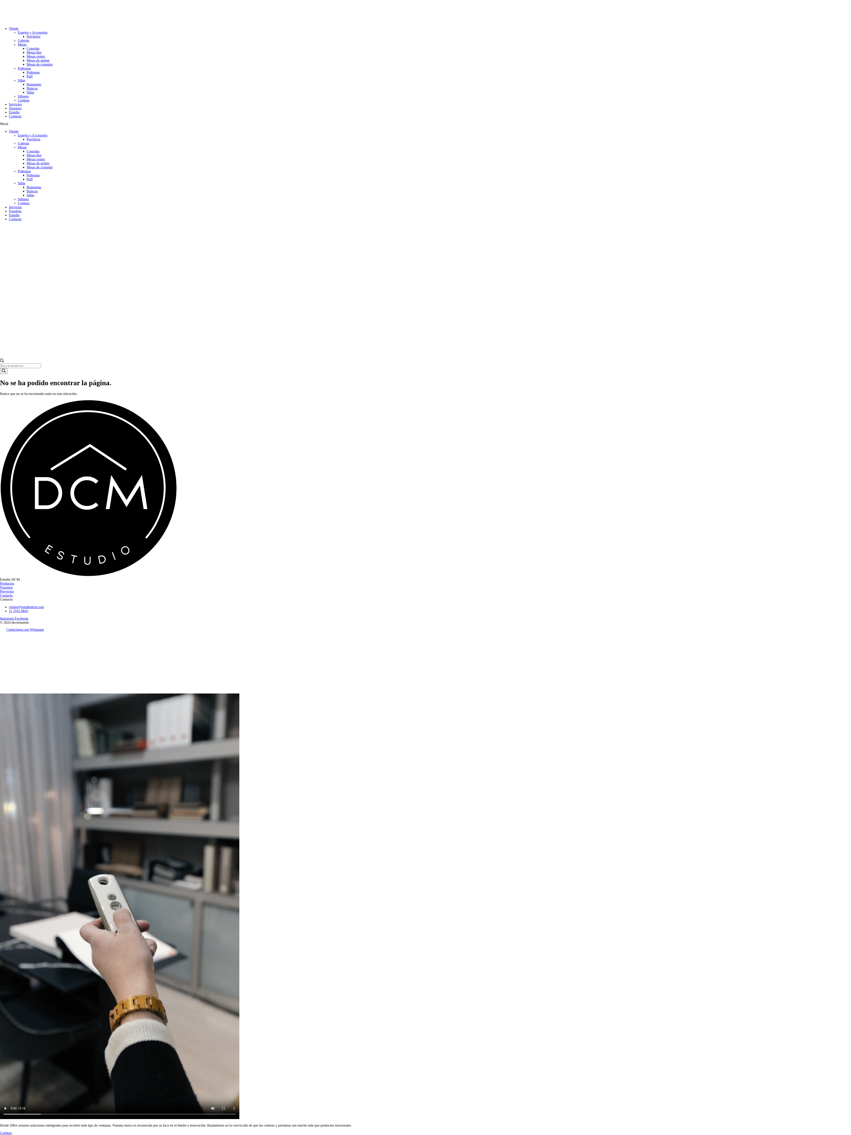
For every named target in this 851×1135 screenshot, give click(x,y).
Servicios (15, 104)
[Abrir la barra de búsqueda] (2, 361)
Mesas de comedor (40, 64)
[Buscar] (4, 371)
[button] (425, 124)
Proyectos (7, 591)
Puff (30, 76)
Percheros (33, 36)
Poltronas (24, 68)
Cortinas (23, 100)
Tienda (13, 28)
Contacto (15, 116)
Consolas (33, 48)
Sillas (21, 80)
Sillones (23, 96)
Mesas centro (36, 56)
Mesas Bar (34, 52)
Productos (7, 583)
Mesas (22, 44)
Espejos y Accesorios (32, 32)
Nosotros (15, 108)
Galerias (23, 40)
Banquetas (34, 84)
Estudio (14, 112)
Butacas (32, 88)
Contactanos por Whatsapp (25, 629)
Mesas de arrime (38, 60)
